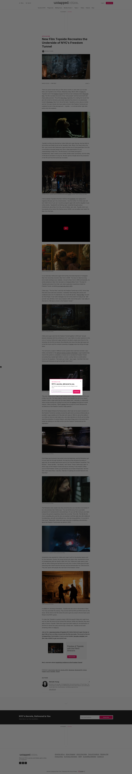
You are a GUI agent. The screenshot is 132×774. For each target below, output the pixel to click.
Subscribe (76, 391)
